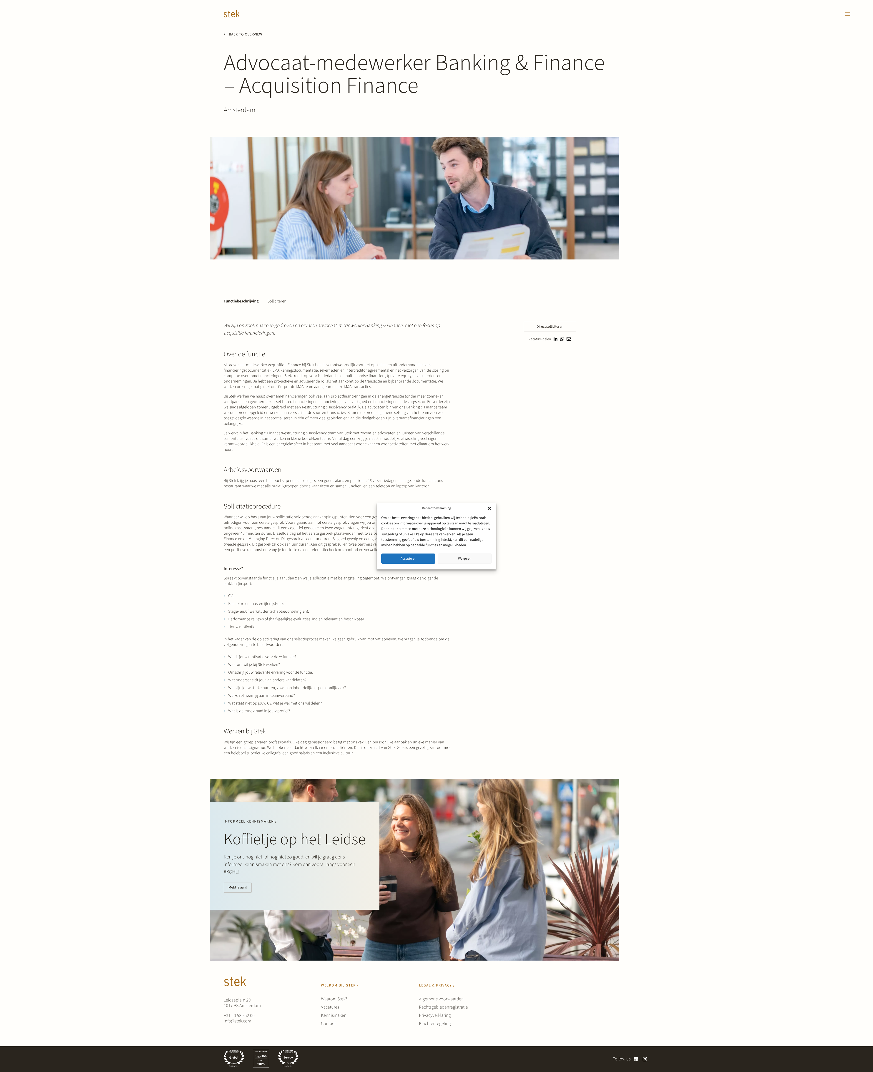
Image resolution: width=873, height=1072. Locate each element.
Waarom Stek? (334, 999)
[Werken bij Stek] (231, 14)
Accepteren (408, 558)
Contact (328, 1023)
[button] (489, 508)
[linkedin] (636, 1059)
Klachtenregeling (435, 1023)
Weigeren (464, 558)
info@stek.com (237, 1021)
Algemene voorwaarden (441, 999)
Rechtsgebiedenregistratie (443, 1007)
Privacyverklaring (435, 1015)
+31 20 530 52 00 (239, 1015)
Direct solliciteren (550, 326)
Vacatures (330, 1007)
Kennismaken (333, 1015)
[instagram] (644, 1059)
